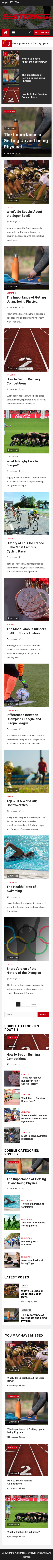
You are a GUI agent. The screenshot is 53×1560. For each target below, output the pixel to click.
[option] (26, 60)
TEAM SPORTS (12, 457)
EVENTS (10, 207)
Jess (19, 153)
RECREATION (9, 111)
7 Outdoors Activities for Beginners (33, 1224)
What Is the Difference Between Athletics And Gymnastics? (34, 1118)
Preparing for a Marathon (30, 1243)
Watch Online (42, 32)
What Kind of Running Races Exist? (33, 1100)
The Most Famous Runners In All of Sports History (31, 1080)
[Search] (30, 32)
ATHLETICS (11, 375)
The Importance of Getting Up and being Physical (33, 60)
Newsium (40, 1552)
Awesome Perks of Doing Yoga (32, 1262)
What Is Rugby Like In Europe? (23, 1532)
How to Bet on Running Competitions (19, 1482)
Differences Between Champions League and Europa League (24, 719)
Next (34, 1004)
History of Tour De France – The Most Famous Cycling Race (25, 547)
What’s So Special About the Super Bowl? (32, 1317)
